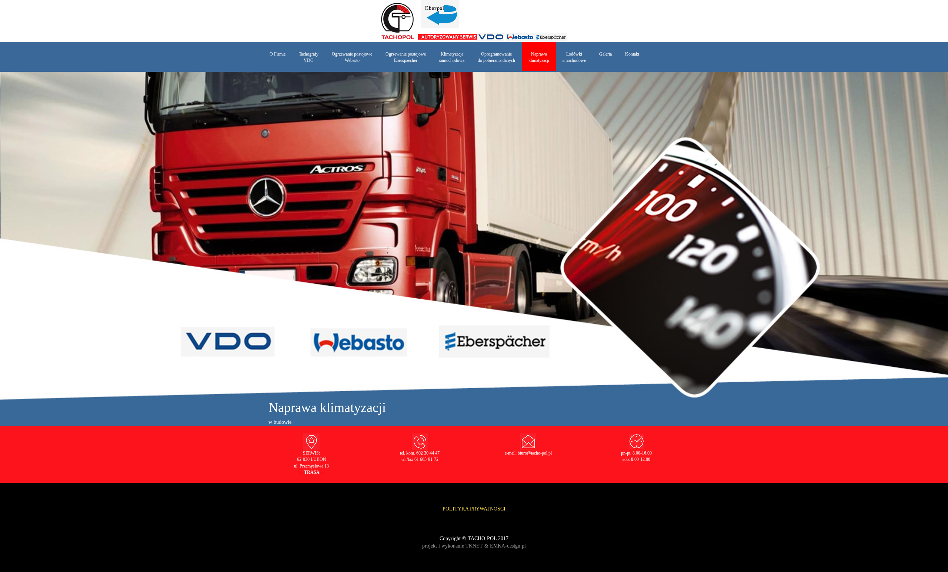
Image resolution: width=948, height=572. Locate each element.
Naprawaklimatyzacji (538, 57)
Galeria (605, 54)
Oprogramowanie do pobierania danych (496, 57)
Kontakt (632, 54)
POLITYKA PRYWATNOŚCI (474, 509)
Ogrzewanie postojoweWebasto (352, 57)
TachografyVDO (308, 57)
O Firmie (278, 54)
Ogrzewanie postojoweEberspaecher (405, 57)
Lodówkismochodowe (574, 57)
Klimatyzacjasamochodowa (451, 57)
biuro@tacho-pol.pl (535, 453)
